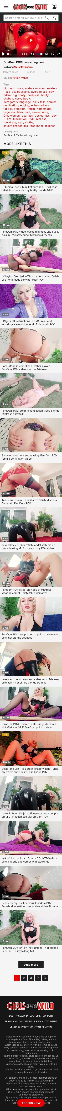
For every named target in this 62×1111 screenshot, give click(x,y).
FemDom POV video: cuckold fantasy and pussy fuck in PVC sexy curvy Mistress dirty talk (30, 233)
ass (8, 91)
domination (10, 105)
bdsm (7, 95)
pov (54, 115)
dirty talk (39, 102)
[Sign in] (55, 6)
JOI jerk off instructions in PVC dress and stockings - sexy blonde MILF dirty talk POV (28, 322)
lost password (18, 1015)
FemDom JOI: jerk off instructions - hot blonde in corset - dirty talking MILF (30, 949)
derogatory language (17, 102)
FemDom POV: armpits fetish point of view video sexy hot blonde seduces (31, 636)
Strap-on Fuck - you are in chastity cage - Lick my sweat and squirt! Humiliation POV (30, 770)
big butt (8, 88)
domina (51, 102)
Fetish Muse (20, 77)
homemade (44, 108)
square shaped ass (15, 125)
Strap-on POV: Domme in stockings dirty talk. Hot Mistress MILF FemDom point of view (29, 725)
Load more (31, 964)
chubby (8, 98)
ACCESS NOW (31, 1103)
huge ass (9, 112)
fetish (31, 108)
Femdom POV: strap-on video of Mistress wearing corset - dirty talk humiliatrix (26, 591)
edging (24, 105)
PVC (31, 119)
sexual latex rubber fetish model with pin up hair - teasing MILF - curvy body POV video (28, 546)
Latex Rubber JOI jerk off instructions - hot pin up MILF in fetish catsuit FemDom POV (30, 815)
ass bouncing (20, 91)
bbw (52, 91)
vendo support (19, 1027)
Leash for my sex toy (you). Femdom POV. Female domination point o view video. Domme (30, 904)
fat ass (7, 108)
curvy (19, 88)
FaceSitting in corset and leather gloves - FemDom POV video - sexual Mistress (27, 367)
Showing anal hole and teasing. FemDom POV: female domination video (30, 457)
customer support (41, 1015)
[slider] (14, 54)
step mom (36, 125)
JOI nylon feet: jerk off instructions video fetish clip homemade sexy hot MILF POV (30, 278)
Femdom (19, 108)
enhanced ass (40, 105)
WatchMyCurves (23, 67)
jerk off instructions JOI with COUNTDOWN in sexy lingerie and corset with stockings (29, 860)
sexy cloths (25, 122)
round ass (9, 122)
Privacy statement (45, 1021)
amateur (52, 88)
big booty (19, 95)
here (14, 1089)
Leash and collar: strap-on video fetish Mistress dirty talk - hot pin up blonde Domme (31, 681)
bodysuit (33, 95)
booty (45, 95)
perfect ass (42, 115)
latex (20, 112)
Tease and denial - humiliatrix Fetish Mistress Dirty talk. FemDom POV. (29, 501)
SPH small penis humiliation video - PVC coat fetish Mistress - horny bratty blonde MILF (29, 188)
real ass (41, 119)
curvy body (22, 98)
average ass (39, 91)
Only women (11, 115)
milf (27, 112)
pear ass (27, 115)
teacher (50, 125)
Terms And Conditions (18, 1021)
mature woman (35, 88)
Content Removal (41, 1027)
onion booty (40, 112)
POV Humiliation (16, 119)
